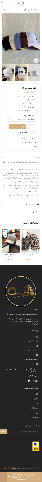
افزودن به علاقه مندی (26, 132)
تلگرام (36, 399)
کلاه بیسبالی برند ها (30, 255)
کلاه (34, 10)
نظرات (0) (36, 212)
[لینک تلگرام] (29, 381)
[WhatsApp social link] (33, 381)
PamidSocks (12, 468)
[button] (5, 236)
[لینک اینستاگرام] (36, 381)
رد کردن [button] (3, 477)
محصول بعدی (3, 10)
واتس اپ (35, 417)
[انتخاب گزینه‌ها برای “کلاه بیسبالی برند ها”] (25, 236)
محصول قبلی (7, 10)
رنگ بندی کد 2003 (30, 115)
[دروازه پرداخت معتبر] (35, 446)
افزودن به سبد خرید (17, 127)
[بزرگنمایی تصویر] (36, 60)
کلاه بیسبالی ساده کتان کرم (11, 256)
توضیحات (36, 157)
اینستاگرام (34, 408)
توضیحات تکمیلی (33, 204)
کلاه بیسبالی (28, 10)
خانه (39, 10)
